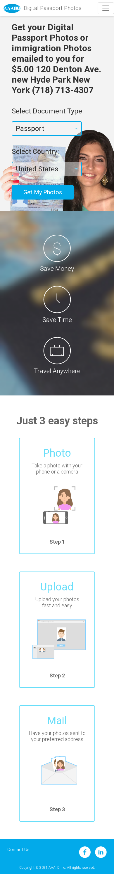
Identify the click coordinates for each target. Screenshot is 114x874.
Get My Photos (42, 192)
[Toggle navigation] (106, 8)
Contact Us (18, 849)
